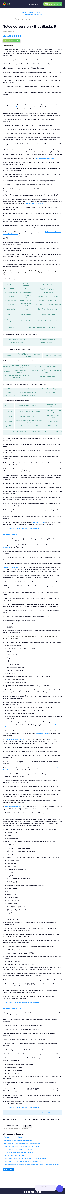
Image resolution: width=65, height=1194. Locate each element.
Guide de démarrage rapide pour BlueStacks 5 (18, 1140)
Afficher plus (8, 1169)
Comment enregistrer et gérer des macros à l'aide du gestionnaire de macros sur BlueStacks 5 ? (33, 1165)
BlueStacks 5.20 (12, 1008)
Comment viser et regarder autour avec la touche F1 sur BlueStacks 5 (25, 1158)
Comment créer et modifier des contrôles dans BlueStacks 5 (22, 1143)
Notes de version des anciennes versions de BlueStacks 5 (30, 1113)
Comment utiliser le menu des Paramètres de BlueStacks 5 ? (22, 1162)
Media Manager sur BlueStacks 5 (14, 1155)
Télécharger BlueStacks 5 (53, 4)
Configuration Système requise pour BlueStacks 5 (19, 1152)
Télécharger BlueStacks (11, 41)
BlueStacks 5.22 (12, 35)
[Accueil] (7, 4)
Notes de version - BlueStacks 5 (13, 1137)
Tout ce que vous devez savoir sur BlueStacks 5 (18, 1149)
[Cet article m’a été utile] (25, 1126)
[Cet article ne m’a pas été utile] (30, 1126)
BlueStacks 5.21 (12, 534)
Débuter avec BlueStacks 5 (33, 14)
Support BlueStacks (27, 12)
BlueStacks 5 (40, 12)
